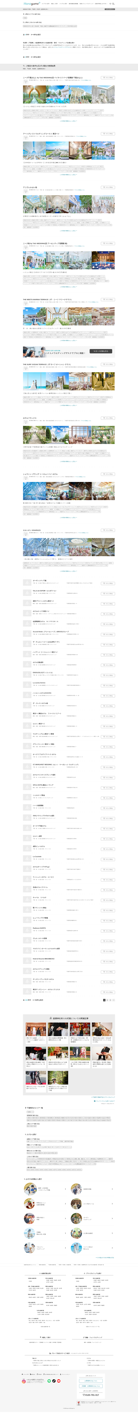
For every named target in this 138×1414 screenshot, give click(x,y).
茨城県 (47, 1290)
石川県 (30, 1290)
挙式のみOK (73, 26)
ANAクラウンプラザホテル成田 (43, 815)
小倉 (44, 1322)
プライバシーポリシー (66, 1374)
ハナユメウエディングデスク (61, 47)
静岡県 (41, 1297)
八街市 (68, 1120)
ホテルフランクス (30, 418)
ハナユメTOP (26, 1374)
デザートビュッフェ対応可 (108, 1161)
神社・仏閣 (63, 1141)
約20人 (33, 1169)
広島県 (30, 1304)
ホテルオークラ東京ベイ (41, 611)
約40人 (42, 1169)
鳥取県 (30, 1306)
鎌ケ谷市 (45, 1120)
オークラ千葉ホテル (39, 826)
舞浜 (28, 1126)
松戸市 (67, 1117)
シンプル (55, 1147)
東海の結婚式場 (31, 1294)
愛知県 (30, 1297)
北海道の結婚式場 (32, 1278)
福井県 (34, 1290)
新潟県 (38, 1288)
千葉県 (51, 1288)
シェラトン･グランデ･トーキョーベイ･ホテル (40, 474)
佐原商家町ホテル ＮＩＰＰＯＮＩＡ (45, 621)
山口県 (38, 1304)
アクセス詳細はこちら (86, 80)
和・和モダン (49, 1147)
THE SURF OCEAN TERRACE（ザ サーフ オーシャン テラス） (47, 364)
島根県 (41, 1304)
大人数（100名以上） (59, 1161)
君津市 (53, 1120)
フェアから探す (63, 3)
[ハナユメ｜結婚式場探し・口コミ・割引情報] (32, 4)
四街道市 (59, 1120)
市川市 (72, 1117)
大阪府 (47, 1296)
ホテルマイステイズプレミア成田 (44, 775)
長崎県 (46, 1312)
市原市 (79, 1117)
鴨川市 (108, 1120)
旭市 (76, 1120)
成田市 (39, 1120)
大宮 (54, 1320)
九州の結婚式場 (40, 1310)
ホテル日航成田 (38, 662)
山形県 (51, 1282)
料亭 (69, 1141)
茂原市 (49, 1120)
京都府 (55, 1296)
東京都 (47, 1288)
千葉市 (25, 17)
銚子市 (72, 1120)
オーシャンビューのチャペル (68, 1164)
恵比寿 (33, 1320)
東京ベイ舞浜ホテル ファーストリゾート (47, 713)
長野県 (34, 1288)
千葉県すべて (30, 1111)
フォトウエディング (96, 1342)
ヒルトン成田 (37, 836)
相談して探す (54, 3)
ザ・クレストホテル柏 (40, 703)
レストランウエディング (43, 1141)
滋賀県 (59, 1296)
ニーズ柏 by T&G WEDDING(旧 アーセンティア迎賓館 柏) (45, 243)
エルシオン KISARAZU (32, 530)
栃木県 (51, 1290)
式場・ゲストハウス (32, 1141)
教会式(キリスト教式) (32, 1153)
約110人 (75, 1169)
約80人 (60, 1169)
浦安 (35, 1126)
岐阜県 (34, 1297)
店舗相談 (41, 1342)
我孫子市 (29, 1120)
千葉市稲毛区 (42, 1117)
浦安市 (94, 1117)
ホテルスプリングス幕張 (41, 969)
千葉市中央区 (35, 1117)
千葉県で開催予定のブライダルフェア (104, 1097)
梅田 (34, 1322)
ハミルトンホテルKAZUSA (42, 693)
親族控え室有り (69, 1161)
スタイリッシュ (67, 1147)
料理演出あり (57, 1164)
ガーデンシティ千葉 (39, 580)
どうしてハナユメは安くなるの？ (105, 1101)
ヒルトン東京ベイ (39, 723)
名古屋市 (58, 1320)
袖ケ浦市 (85, 1120)
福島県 (51, 1280)
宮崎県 (42, 1314)
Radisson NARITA (39, 928)
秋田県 (59, 1280)
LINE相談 (54, 1342)
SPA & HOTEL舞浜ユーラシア (43, 785)
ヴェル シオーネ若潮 (40, 938)
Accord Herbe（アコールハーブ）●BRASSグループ (51, 631)
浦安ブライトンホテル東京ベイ (43, 601)
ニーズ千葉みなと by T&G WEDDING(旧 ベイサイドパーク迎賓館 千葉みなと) (52, 78)
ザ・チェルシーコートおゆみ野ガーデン (46, 642)
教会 (72, 1141)
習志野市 (99, 1117)
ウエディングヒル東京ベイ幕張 (43, 734)
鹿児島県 (47, 1314)
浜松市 (30, 1322)
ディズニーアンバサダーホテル (43, 979)
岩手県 (47, 1282)
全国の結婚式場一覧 (45, 1326)
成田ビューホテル (39, 846)
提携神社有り (101, 1158)
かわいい (29, 1147)
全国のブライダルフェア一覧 (92, 1326)
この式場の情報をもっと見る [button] (68, 121)
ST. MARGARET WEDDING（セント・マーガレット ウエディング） (56, 764)
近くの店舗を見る (101, 351)
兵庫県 (51, 1296)
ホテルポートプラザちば (41, 867)
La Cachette (37, 856)
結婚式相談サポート (34, 1342)
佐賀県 (42, 1312)
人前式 (44, 1153)
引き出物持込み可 (96, 1161)
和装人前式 (54, 1153)
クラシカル (41, 1147)
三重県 (38, 1297)
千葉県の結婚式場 (52, 1264)
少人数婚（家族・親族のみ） (79, 1158)
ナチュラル (35, 1147)
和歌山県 (52, 1298)
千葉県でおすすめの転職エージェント (96, 1365)
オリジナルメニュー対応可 (33, 1164)
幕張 (32, 1126)
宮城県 (47, 1280)
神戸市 (36, 1322)
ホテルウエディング (55, 1141)
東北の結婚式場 (49, 1278)
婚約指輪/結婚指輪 (73, 3)
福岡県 (39, 1312)
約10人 (28, 1169)
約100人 (70, 1169)
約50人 (46, 1169)
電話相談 (59, 1342)
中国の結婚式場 (31, 1302)
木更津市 (35, 1120)
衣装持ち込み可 (87, 1161)
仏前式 (49, 1153)
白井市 (90, 1120)
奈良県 (47, 1298)
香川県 (47, 1305)
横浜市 (43, 1320)
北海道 (30, 1281)
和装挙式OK (26, 26)
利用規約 (40, 1374)
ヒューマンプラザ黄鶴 (40, 918)
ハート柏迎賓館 (38, 805)
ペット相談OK (109, 1158)
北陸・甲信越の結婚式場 (33, 1286)
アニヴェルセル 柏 (30, 187)
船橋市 (63, 1117)
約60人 (51, 1169)
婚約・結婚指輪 (87, 1342)
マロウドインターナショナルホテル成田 (46, 948)
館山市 (99, 1120)
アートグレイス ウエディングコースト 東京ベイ (41, 134)
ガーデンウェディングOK (63, 26)
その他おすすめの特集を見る (105, 1257)
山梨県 (30, 1288)
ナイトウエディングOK (90, 1164)
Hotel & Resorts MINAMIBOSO (43, 959)
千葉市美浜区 (57, 1117)
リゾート (61, 1147)
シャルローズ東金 (39, 795)
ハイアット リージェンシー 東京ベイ (45, 652)
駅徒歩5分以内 (56, 1158)
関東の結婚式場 (42, 1264)
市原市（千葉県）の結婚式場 (65, 1264)
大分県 (39, 1314)
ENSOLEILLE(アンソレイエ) (42, 672)
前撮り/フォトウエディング (86, 3)
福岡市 (40, 1322)
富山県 (41, 1288)
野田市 (108, 1117)
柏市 (76, 1117)
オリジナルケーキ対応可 (46, 1164)
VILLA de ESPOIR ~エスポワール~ (45, 591)
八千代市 (85, 1117)
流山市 (104, 1117)
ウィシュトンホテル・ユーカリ (43, 877)
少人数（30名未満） (35, 26)
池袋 (36, 1320)
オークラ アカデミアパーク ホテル (44, 754)
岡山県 (34, 1304)
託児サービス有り (78, 1161)
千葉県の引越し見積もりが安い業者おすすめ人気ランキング (47, 1360)
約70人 (55, 1169)
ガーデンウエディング (32, 1158)
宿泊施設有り (49, 1158)
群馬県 (55, 1290)
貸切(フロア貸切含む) (66, 1158)
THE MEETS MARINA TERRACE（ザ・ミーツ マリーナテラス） (48, 299)
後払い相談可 (44, 26)
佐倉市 (89, 1117)
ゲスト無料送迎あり (92, 1158)
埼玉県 (60, 1288)
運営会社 (33, 1374)
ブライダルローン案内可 (47, 1161)
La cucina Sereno (39, 683)
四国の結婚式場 (49, 1302)
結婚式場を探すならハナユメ (30, 1264)
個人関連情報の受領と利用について (51, 1374)
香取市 (63, 1120)
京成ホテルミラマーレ (40, 887)
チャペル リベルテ (39, 897)
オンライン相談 (47, 1342)
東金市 (80, 1120)
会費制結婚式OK (52, 26)
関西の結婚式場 (49, 1294)
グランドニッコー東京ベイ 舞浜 (43, 744)
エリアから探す (46, 3)
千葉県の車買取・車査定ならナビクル (96, 1360)
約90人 (64, 1169)
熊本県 (50, 1312)
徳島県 (51, 1305)
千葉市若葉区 (50, 1117)
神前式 (40, 1153)
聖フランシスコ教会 (39, 907)
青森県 (55, 1280)
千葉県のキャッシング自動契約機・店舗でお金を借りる (46, 1365)
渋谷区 (39, 1320)
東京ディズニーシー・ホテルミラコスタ (46, 989)
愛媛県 (55, 1305)
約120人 (80, 1169)
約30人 (37, 1169)
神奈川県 (56, 1288)
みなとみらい (49, 1320)
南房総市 (104, 1120)
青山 (30, 1320)
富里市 (94, 1120)
